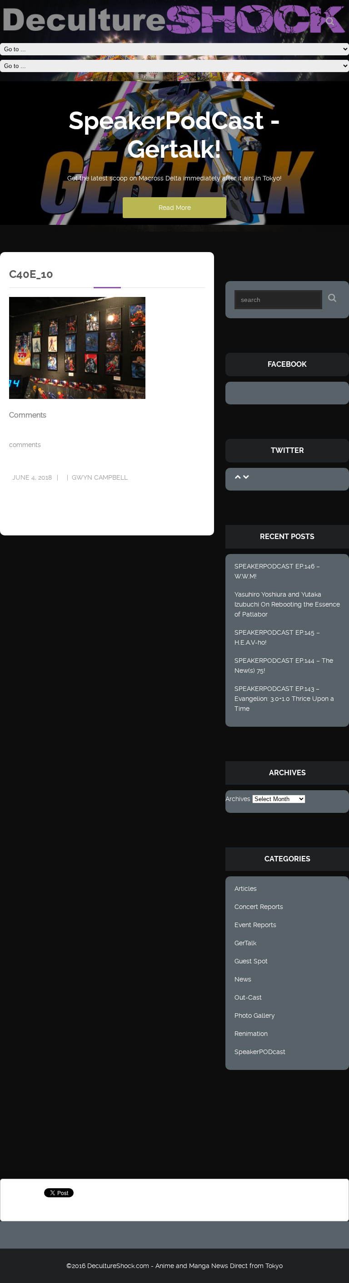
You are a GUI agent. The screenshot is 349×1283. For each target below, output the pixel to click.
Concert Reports (258, 906)
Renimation (251, 1033)
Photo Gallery (254, 1015)
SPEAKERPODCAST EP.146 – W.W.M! (277, 571)
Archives (237, 798)
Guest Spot (251, 961)
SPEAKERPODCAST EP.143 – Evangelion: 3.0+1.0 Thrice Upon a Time (284, 698)
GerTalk (245, 943)
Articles (245, 888)
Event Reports (255, 924)
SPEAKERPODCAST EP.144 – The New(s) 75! (283, 665)
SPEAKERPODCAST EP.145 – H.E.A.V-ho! (277, 637)
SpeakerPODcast (259, 1051)
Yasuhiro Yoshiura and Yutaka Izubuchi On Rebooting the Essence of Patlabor (287, 604)
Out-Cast (248, 997)
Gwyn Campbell (100, 477)
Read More (175, 207)
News (242, 979)
